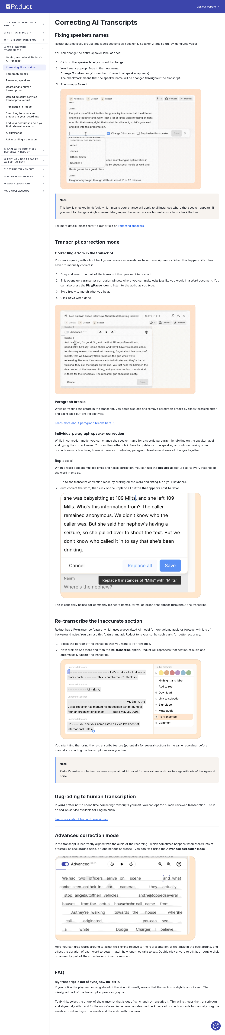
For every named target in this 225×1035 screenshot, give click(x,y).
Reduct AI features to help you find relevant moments (24, 124)
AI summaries (14, 132)
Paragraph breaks (17, 73)
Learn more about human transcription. (81, 819)
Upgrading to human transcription (18, 88)
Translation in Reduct (19, 106)
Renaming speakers (18, 80)
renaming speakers (131, 226)
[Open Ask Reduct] (216, 1026)
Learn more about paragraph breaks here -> (85, 423)
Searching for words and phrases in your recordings (22, 115)
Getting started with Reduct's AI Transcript (24, 59)
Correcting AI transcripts (21, 67)
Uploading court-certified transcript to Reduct (21, 98)
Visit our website (206, 6)
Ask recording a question (21, 139)
